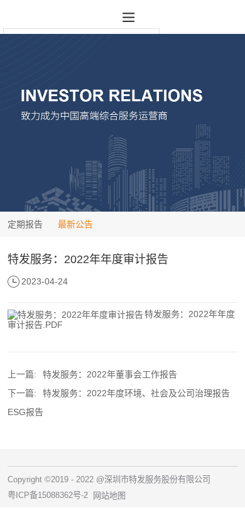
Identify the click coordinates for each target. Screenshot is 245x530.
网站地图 (109, 495)
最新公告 (75, 224)
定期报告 (25, 224)
